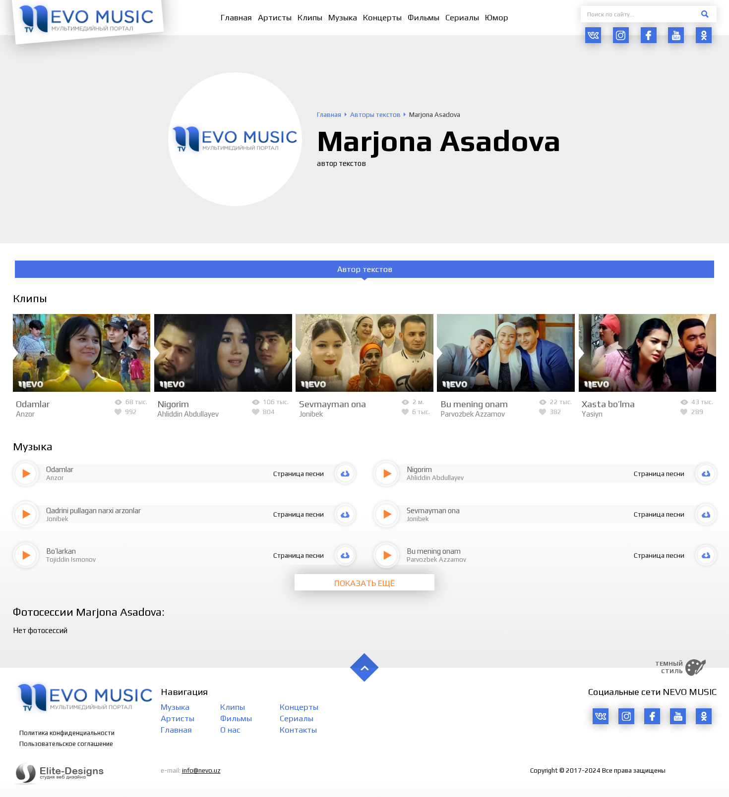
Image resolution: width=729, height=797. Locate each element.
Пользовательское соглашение (66, 743)
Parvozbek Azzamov (472, 414)
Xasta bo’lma (608, 403)
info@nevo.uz (201, 770)
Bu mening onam (474, 403)
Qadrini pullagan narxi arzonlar (93, 510)
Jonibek (311, 414)
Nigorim (173, 403)
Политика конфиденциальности (67, 733)
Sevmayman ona (332, 403)
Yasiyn (592, 414)
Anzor (25, 414)
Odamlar (33, 403)
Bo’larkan (61, 551)
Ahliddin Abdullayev (188, 414)
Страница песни (298, 474)
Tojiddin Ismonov (71, 559)
